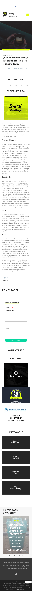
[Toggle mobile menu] (27, 14)
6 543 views (19, 68)
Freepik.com (16, 564)
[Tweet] (10, 85)
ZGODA (28, 581)
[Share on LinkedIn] (27, 85)
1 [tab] (16, 355)
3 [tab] (15, 555)
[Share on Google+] (16, 85)
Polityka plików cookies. (22, 568)
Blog (16, 49)
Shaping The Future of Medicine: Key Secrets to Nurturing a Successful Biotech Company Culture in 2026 (16, 537)
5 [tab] (20, 555)
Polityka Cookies (19, 589)
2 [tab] (12, 555)
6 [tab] (22, 555)
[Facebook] (16, 574)
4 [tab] (17, 555)
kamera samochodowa (16, 262)
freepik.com (5, 280)
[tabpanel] (16, 535)
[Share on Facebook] (5, 85)
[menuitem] (6, 2)
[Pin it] (21, 85)
